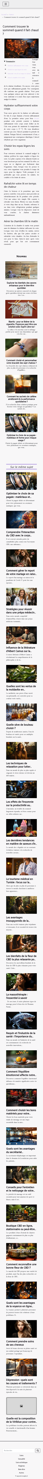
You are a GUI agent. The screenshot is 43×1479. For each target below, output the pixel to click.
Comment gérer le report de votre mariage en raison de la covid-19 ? (21, 574)
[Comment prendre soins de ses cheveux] (21, 1328)
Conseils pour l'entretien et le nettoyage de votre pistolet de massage (20, 1190)
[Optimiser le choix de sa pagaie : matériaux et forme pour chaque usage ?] (21, 423)
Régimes (21, 1465)
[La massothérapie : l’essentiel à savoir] (21, 982)
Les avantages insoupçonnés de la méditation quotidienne (19, 920)
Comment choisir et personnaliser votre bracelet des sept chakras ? (21, 361)
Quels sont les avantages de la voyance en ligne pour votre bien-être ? (20, 1306)
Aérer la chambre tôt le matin (16, 77)
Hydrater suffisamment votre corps (18, 65)
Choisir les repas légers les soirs (17, 69)
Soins (21, 1455)
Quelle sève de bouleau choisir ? (19, 726)
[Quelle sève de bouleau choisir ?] (21, 712)
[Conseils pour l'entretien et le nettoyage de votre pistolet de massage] (21, 1174)
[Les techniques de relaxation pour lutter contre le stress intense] (21, 750)
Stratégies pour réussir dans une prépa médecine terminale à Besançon (21, 612)
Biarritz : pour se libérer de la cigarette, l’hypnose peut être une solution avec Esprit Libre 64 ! (21, 324)
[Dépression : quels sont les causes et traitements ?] (21, 1367)
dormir (36, 118)
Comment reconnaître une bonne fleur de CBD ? (21, 1266)
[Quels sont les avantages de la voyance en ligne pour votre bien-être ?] (21, 1290)
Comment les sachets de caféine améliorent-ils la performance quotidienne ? (21, 398)
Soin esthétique (21, 1462)
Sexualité (21, 1458)
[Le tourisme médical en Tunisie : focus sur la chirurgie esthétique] (21, 866)
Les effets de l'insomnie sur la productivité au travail (20, 805)
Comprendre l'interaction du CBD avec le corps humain (20, 535)
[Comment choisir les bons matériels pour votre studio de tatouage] (21, 1097)
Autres (11, 14)
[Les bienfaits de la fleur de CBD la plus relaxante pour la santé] (21, 943)
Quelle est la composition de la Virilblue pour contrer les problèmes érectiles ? (21, 1421)
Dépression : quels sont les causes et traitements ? (21, 1381)
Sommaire (10, 61)
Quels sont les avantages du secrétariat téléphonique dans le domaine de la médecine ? (21, 1153)
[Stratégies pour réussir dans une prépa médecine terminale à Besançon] (21, 596)
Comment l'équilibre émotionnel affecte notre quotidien (20, 1075)
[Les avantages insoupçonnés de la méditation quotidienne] (21, 904)
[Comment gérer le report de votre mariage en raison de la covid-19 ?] (21, 558)
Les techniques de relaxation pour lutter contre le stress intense (19, 766)
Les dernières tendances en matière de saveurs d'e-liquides (21, 843)
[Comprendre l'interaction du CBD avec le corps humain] (21, 519)
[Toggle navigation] (6, 4)
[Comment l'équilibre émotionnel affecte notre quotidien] (21, 1059)
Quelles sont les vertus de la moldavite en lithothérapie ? (21, 689)
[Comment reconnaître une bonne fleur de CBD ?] (21, 1251)
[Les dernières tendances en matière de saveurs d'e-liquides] (21, 827)
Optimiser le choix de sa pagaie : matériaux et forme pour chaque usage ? (21, 437)
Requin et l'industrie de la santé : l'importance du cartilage (20, 1036)
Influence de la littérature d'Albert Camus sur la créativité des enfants (20, 651)
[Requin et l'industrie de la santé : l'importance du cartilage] (21, 1020)
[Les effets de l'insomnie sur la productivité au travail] (21, 789)
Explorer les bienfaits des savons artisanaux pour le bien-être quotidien (21, 285)
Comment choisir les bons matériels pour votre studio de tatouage (21, 1113)
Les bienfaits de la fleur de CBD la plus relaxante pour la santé (21, 959)
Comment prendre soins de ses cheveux (20, 1343)
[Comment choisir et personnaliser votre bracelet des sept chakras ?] (21, 348)
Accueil (4, 14)
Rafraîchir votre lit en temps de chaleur (19, 73)
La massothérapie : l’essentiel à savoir (17, 996)
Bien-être (21, 1469)
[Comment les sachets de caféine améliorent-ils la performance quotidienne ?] (21, 384)
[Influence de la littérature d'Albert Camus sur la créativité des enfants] (21, 635)
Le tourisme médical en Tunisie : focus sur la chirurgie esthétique (19, 882)
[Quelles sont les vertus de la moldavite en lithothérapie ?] (21, 673)
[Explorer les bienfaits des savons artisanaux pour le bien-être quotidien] (21, 270)
